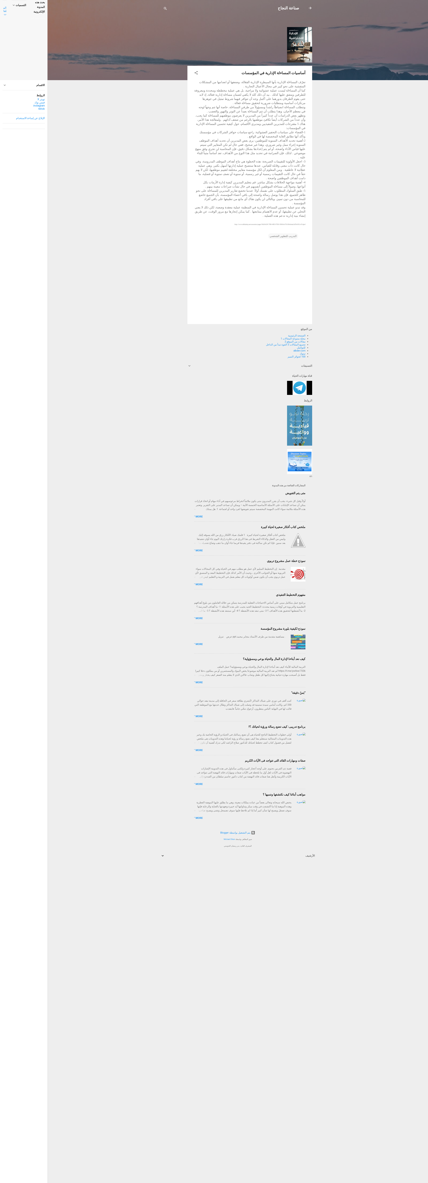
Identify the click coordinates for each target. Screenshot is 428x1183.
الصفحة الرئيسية (296, 335)
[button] (196, 73)
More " (198, 516)
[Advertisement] (174, 67)
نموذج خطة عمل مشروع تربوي (286, 561)
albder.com (299, 350)
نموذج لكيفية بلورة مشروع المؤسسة (283, 628)
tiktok (41, 108)
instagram (39, 105)
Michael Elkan (229, 839)
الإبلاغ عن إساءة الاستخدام (30, 118)
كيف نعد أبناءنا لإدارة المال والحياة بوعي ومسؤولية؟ (274, 659)
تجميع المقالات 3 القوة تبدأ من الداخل (285, 344)
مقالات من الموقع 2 (295, 341)
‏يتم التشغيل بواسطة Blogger (235, 832)
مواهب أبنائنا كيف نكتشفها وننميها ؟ (284, 794)
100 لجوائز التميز (296, 356)
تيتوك (302, 353)
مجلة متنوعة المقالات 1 (293, 338)
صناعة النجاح (288, 8)
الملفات (4, 11)
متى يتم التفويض (295, 493)
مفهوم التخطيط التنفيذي (290, 594)
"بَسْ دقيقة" (298, 692)
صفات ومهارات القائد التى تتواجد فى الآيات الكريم (275, 760)
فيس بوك (39, 102)
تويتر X (41, 99)
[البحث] (165, 9)
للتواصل (301, 347)
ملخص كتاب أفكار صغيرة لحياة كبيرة (283, 527)
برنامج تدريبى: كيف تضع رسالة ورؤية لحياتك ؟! (277, 726)
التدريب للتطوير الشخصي (283, 236)
